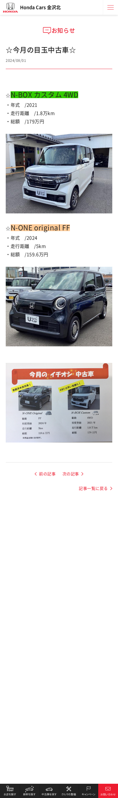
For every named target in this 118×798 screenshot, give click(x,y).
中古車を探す (49, 791)
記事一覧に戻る (93, 488)
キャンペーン (89, 791)
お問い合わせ (108, 791)
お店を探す (10, 791)
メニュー (110, 7)
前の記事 (47, 474)
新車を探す (30, 791)
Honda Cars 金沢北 (40, 7)
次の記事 (70, 474)
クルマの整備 (69, 791)
